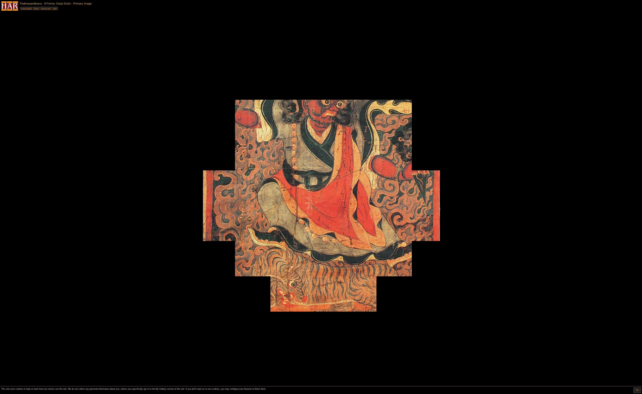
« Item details (26, 8)
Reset (36, 8)
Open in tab (45, 8)
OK (637, 390)
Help (55, 8)
